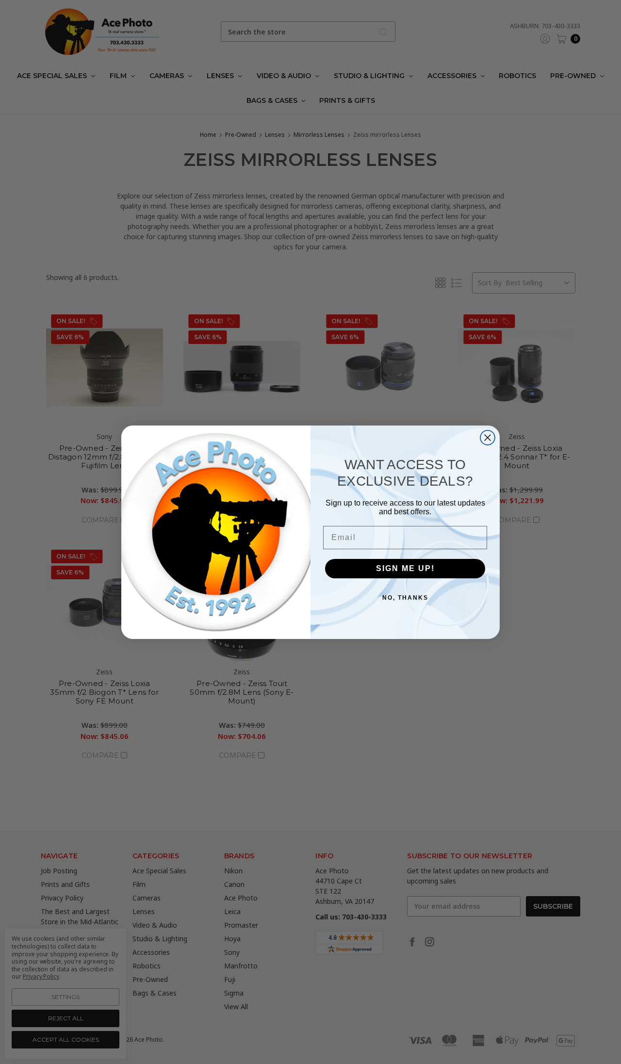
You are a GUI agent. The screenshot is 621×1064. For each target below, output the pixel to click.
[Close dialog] (487, 437)
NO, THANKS (405, 597)
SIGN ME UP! (405, 568)
